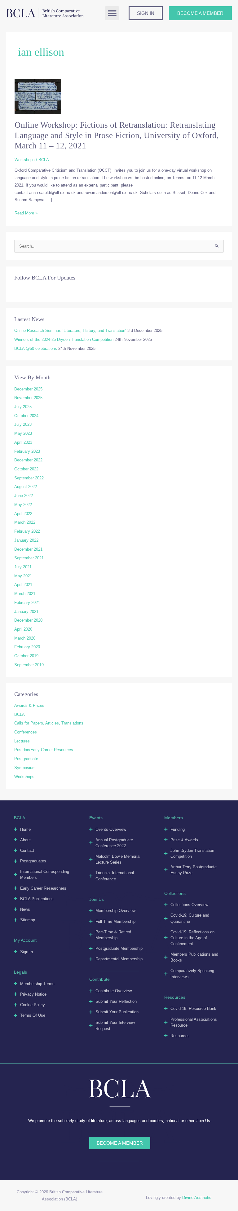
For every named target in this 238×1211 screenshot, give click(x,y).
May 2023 (23, 433)
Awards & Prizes (29, 705)
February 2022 (27, 531)
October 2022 (26, 469)
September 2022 (29, 478)
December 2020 (28, 620)
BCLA (19, 714)
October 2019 (26, 656)
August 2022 (25, 486)
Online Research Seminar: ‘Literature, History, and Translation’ (70, 330)
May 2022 (23, 504)
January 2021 (26, 611)
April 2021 (23, 584)
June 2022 (23, 495)
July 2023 (23, 424)
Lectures (22, 741)
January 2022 (26, 540)
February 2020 (27, 647)
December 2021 (28, 549)
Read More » (26, 213)
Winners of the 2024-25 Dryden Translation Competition (63, 339)
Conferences (25, 732)
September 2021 (29, 558)
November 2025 (28, 397)
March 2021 (24, 593)
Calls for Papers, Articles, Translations (48, 723)
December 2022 (28, 460)
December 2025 (28, 389)
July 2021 (23, 567)
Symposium (25, 767)
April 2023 (23, 442)
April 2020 (23, 629)
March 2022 (24, 522)
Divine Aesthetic (196, 1197)
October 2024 (26, 415)
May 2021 (23, 576)
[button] (112, 13)
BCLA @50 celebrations (35, 348)
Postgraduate (26, 758)
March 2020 (24, 638)
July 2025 (23, 406)
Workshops (25, 159)
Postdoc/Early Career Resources (43, 749)
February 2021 (27, 602)
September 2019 (29, 665)
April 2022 (23, 513)
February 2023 (27, 451)
